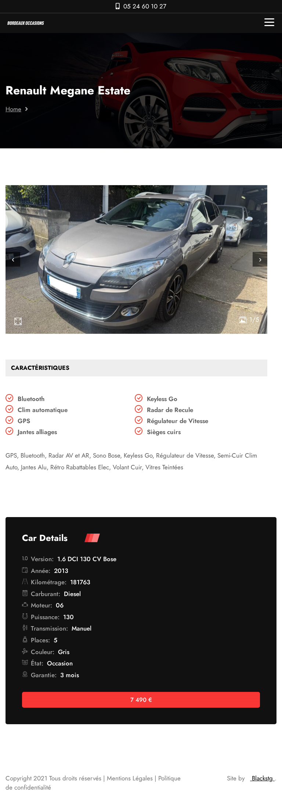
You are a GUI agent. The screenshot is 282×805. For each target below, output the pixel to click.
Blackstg (262, 778)
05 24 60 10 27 (144, 6)
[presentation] (13, 259)
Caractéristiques (40, 368)
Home (13, 109)
